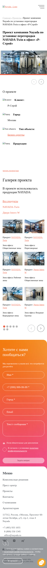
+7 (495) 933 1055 (11, 527)
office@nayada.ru (12, 535)
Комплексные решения (15, 479)
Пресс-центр (10, 485)
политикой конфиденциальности (18, 552)
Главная (7, 18)
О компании (9, 502)
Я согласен (12, 561)
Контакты (8, 496)
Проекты (16, 18)
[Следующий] (41, 81)
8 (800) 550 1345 (12, 531)
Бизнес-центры (16, 134)
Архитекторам (11, 508)
